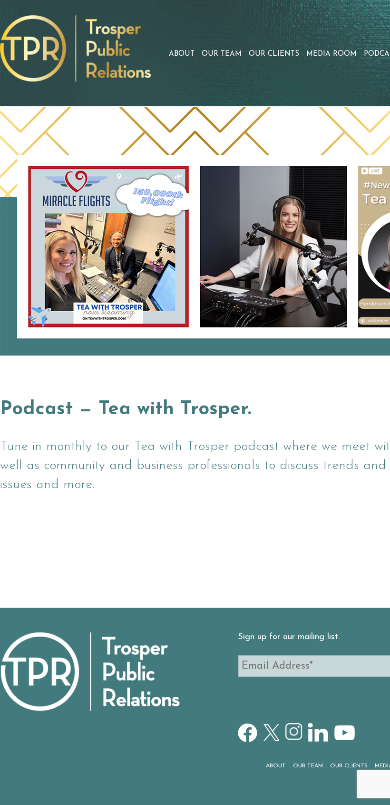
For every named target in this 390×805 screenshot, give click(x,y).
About (182, 54)
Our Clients (274, 54)
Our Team (222, 54)
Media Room (331, 54)
